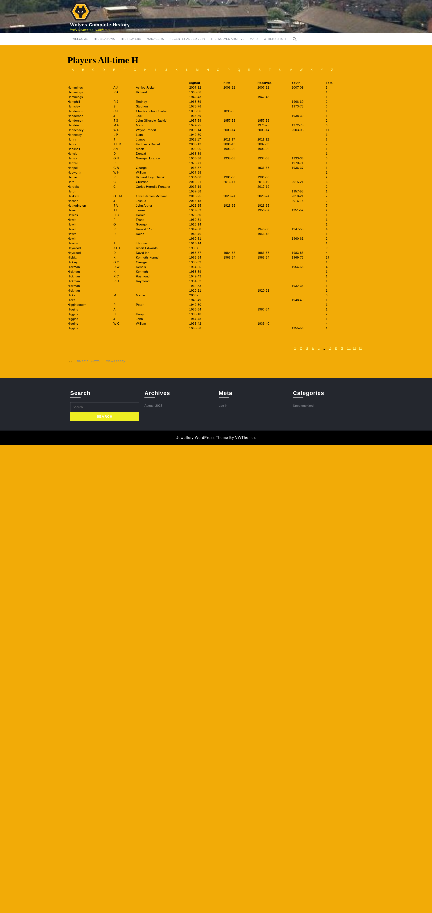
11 (354, 348)
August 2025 (153, 405)
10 (349, 348)
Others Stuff (275, 38)
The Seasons (104, 38)
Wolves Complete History (100, 24)
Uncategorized (303, 405)
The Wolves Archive (228, 38)
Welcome (80, 38)
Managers (155, 38)
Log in (223, 405)
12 (360, 348)
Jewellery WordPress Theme (202, 438)
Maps (254, 38)
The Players (130, 38)
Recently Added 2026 (187, 38)
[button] (294, 39)
